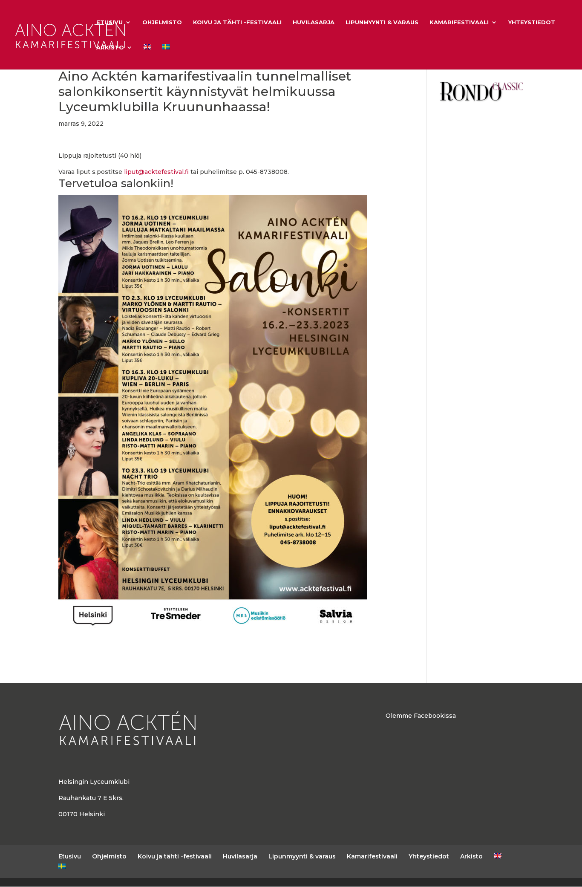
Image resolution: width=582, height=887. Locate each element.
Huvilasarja (313, 22)
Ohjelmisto (162, 22)
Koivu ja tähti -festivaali (237, 22)
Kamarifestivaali (459, 22)
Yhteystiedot (531, 22)
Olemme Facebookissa (421, 715)
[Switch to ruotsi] (166, 56)
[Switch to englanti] (147, 56)
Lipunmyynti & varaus (382, 22)
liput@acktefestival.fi (156, 172)
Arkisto (110, 47)
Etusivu (109, 22)
